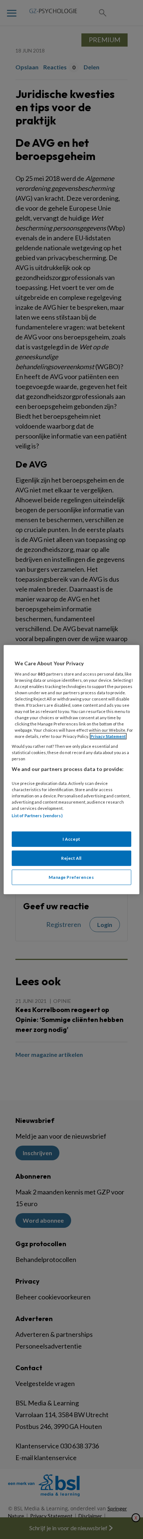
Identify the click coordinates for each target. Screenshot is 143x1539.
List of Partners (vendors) (37, 815)
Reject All (71, 857)
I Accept (71, 838)
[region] (72, 769)
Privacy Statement (108, 736)
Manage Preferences (71, 876)
